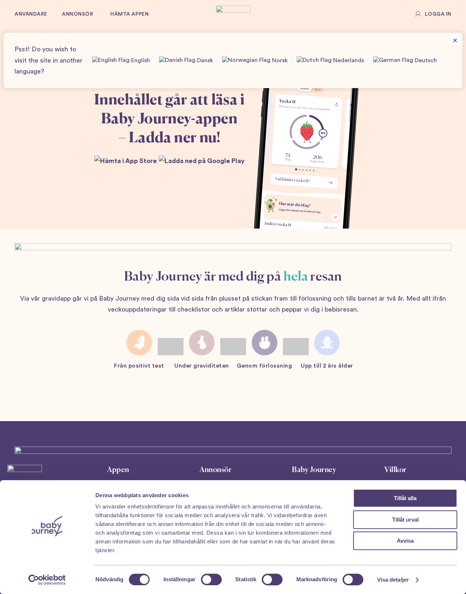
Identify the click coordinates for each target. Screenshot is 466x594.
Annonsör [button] (77, 14)
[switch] (211, 579)
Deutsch (425, 61)
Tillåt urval (405, 519)
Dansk (204, 61)
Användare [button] (31, 14)
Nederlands (348, 61)
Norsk (279, 61)
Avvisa (405, 541)
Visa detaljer (393, 580)
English (140, 61)
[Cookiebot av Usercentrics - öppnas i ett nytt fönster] (47, 579)
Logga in (438, 14)
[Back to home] (233, 14)
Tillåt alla (405, 498)
